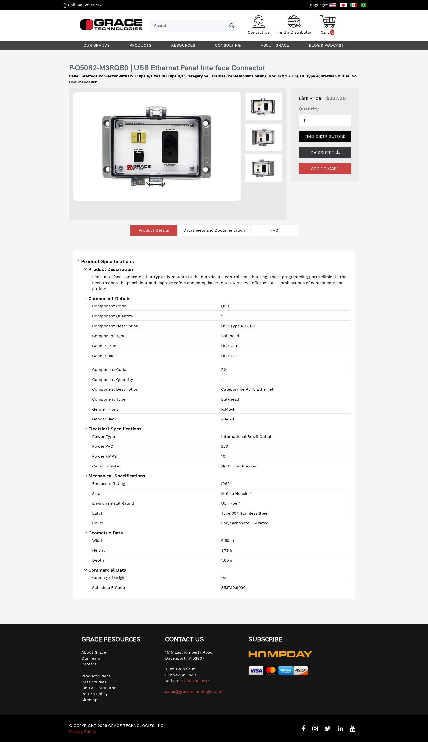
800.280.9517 (89, 4)
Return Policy (94, 693)
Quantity (309, 109)
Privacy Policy (82, 731)
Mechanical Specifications (116, 475)
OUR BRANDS (97, 45)
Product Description (110, 269)
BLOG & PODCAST (327, 45)
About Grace (93, 652)
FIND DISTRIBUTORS (325, 136)
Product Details (154, 230)
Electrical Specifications (115, 428)
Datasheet (323, 152)
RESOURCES (183, 45)
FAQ (274, 230)
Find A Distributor (98, 688)
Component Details (109, 298)
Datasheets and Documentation (214, 230)
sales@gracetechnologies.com (194, 691)
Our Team (90, 658)
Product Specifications (107, 261)
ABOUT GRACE (275, 45)
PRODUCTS (141, 45)
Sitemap (89, 699)
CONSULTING (228, 45)
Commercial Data (107, 570)
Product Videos (96, 676)
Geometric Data (105, 532)
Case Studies (93, 682)
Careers (88, 664)
